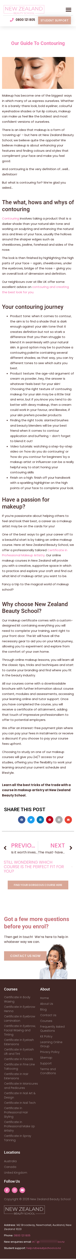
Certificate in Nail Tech (20, 1103)
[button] (68, 9)
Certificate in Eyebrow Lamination (19, 1018)
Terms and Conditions (48, 1071)
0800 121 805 (22, 1235)
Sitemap (46, 1058)
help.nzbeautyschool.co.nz (43, 1248)
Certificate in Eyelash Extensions (19, 1042)
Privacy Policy (50, 1052)
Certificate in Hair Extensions (16, 1076)
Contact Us (48, 1015)
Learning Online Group (51, 1044)
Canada (10, 1167)
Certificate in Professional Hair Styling (16, 1112)
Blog (43, 1009)
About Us (46, 1004)
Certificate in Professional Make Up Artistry (19, 1126)
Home (44, 998)
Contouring (10, 218)
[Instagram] (14, 1190)
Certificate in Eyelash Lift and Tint (19, 1051)
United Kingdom (15, 1173)
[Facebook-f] (7, 1190)
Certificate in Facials (18, 1059)
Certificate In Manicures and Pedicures (21, 1086)
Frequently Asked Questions (52, 1029)
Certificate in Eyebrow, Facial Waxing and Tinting (19, 1030)
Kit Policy (46, 1036)
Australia (10, 1161)
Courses (46, 1021)
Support (46, 1063)
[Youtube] (22, 1190)
